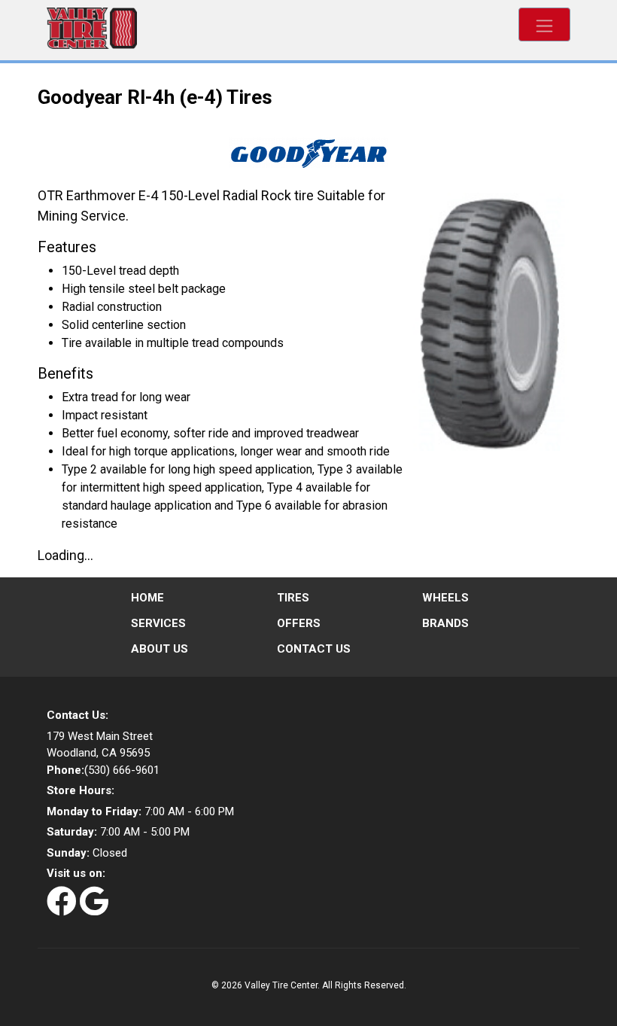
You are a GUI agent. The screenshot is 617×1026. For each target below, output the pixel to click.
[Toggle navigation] (544, 24)
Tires (293, 597)
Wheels (445, 597)
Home (147, 597)
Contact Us (314, 649)
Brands (445, 623)
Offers (299, 623)
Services (158, 623)
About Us (159, 649)
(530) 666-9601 (103, 770)
